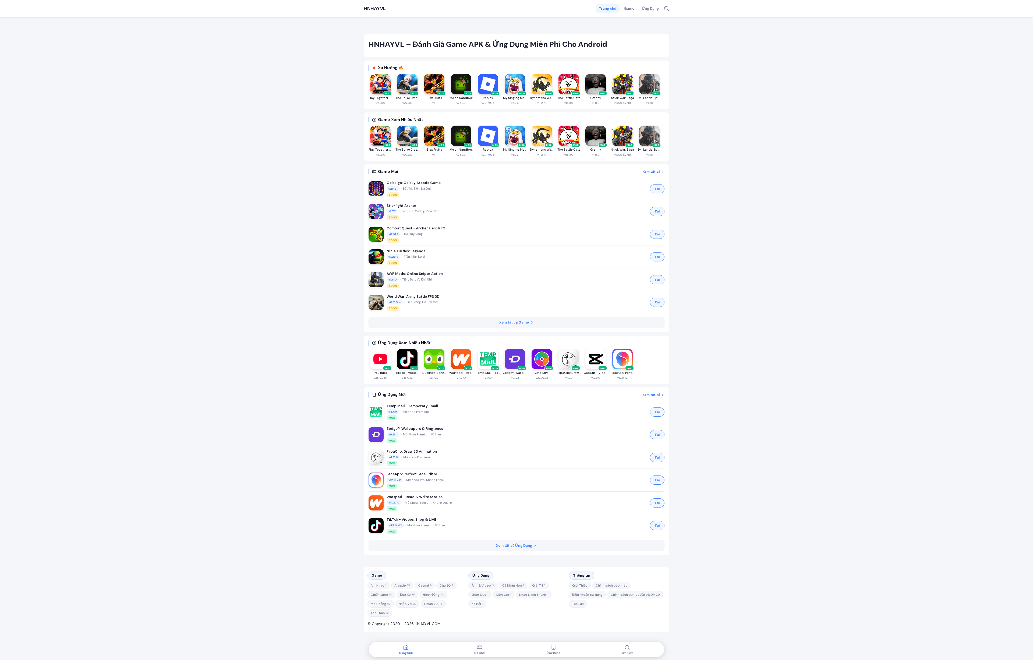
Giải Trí (539, 585)
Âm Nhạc (378, 585)
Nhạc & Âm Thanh (533, 594)
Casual (424, 585)
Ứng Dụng (650, 8)
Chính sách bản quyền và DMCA (635, 594)
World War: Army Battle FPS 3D (413, 296)
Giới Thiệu (580, 585)
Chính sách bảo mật (611, 585)
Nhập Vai (407, 604)
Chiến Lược (381, 594)
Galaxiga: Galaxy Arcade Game (414, 182)
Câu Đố (446, 585)
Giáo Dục (480, 594)
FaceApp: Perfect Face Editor (412, 474)
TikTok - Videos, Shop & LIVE (411, 519)
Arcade (402, 585)
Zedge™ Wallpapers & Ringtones (415, 428)
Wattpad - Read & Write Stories (415, 497)
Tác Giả (578, 604)
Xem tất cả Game (514, 322)
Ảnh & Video (483, 585)
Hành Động (433, 594)
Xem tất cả (651, 171)
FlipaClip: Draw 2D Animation (412, 451)
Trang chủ (607, 8)
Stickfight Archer (401, 205)
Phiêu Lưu (433, 604)
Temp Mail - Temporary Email (412, 406)
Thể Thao (380, 613)
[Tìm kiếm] (666, 8)
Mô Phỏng (381, 604)
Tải (657, 189)
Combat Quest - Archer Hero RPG (416, 228)
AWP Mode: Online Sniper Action (415, 273)
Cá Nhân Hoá (513, 585)
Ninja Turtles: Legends (406, 251)
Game (629, 8)
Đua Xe (407, 594)
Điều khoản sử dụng (587, 594)
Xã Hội (477, 604)
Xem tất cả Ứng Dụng (514, 545)
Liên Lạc (503, 594)
